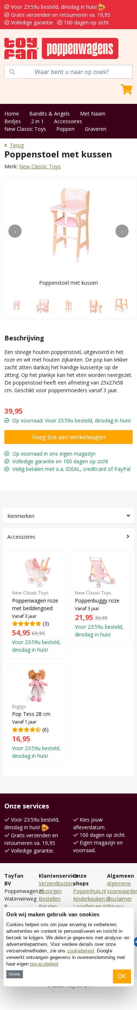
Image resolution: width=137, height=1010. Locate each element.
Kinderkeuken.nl (91, 898)
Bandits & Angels (49, 113)
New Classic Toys (25, 128)
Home (11, 113)
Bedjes (12, 121)
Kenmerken (20, 515)
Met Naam (93, 113)
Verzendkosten (56, 883)
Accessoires (68, 121)
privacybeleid (44, 964)
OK (122, 976)
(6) (36, 731)
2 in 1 (37, 121)
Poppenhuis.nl (89, 891)
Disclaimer (119, 898)
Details (14, 974)
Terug (17, 145)
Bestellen (50, 898)
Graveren (95, 128)
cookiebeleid (80, 951)
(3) (36, 621)
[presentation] (15, 231)
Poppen (65, 128)
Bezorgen (50, 891)
